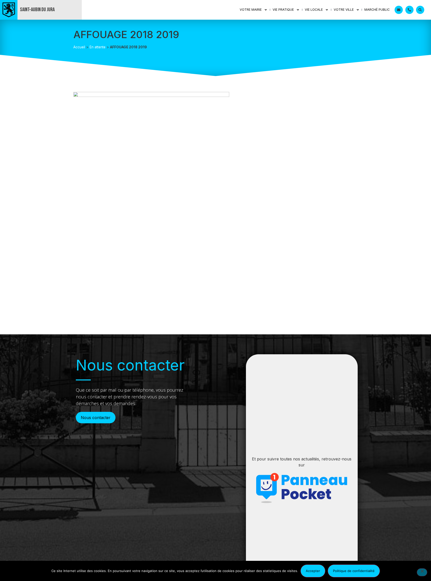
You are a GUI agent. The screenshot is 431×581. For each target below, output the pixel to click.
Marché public (377, 9)
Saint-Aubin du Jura (37, 9)
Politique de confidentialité (354, 571)
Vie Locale (314, 9)
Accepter (313, 571)
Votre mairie (251, 9)
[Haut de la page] (417, 553)
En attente (98, 47)
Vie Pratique (283, 9)
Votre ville (344, 9)
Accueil (79, 47)
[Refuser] (422, 572)
